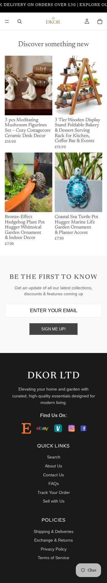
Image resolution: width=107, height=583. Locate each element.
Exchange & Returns (53, 540)
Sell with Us (53, 501)
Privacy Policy (54, 549)
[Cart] (99, 21)
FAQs (53, 483)
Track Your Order (53, 492)
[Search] (19, 21)
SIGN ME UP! (53, 329)
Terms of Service (53, 557)
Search (53, 457)
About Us (53, 466)
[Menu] (7, 21)
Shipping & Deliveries (53, 531)
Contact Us (53, 474)
